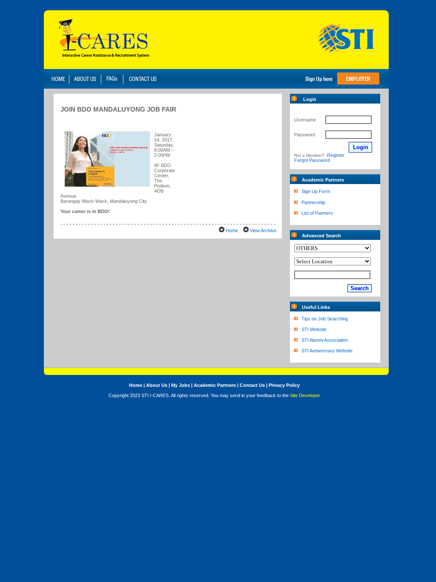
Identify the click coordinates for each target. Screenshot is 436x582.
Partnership (313, 202)
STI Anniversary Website (327, 350)
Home (232, 230)
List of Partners (317, 213)
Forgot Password (312, 160)
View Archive (263, 230)
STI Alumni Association (324, 340)
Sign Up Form (315, 191)
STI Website (314, 329)
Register (335, 155)
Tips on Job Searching (324, 318)
